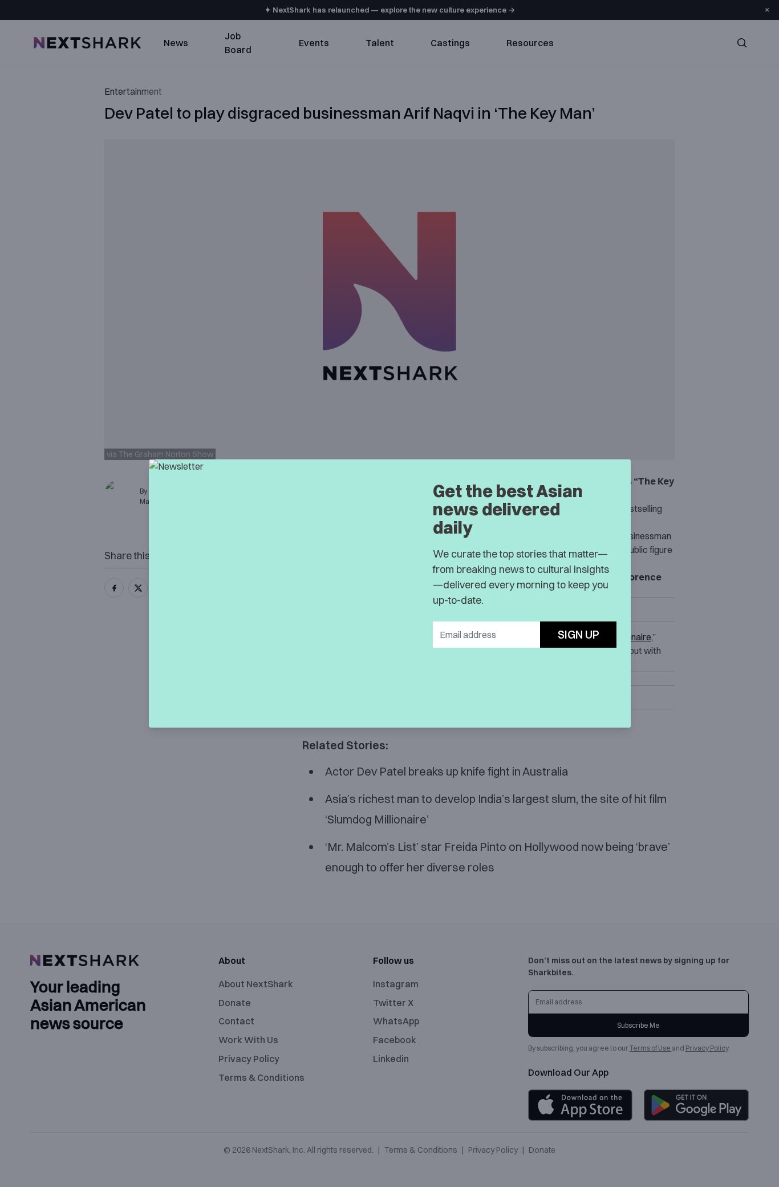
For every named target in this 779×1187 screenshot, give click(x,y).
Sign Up (578, 634)
